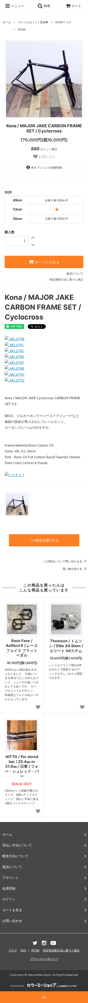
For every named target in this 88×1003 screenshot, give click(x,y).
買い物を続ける (72, 569)
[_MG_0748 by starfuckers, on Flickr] (14, 368)
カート (76, 6)
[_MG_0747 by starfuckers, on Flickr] (14, 362)
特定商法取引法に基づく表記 (61, 950)
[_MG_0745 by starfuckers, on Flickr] (14, 357)
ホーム (6, 22)
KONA (22, 29)
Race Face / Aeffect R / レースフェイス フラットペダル (22, 647)
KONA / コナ (63, 22)
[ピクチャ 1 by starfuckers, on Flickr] (14, 475)
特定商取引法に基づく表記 (66, 279)
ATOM (35, 950)
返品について (74, 273)
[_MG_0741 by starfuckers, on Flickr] (14, 345)
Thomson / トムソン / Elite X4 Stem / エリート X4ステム (66, 646)
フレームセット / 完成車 (33, 22)
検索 (46, 6)
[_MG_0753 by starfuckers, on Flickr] (14, 380)
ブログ (12, 950)
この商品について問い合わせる (63, 561)
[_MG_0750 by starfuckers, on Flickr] (14, 374)
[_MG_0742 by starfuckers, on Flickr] (14, 351)
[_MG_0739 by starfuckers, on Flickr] (14, 339)
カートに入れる (47, 262)
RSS (23, 950)
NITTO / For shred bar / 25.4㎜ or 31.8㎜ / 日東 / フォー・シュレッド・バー (22, 766)
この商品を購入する (44, 540)
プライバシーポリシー (44, 959)
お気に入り (46, 156)
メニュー (17, 6)
